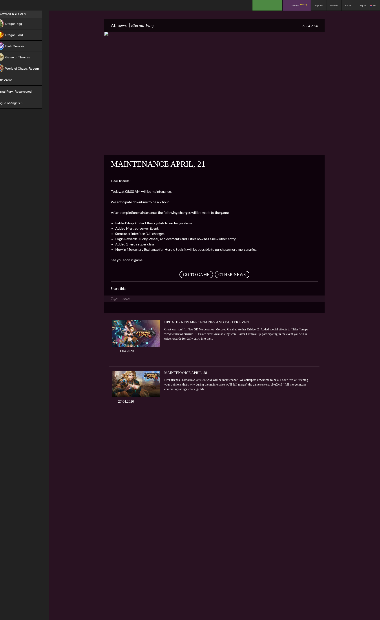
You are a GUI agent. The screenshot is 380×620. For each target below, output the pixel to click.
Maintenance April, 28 (185, 373)
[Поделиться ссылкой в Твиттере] (170, 288)
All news (119, 25)
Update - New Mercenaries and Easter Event (207, 322)
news (126, 299)
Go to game (196, 274)
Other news (232, 274)
